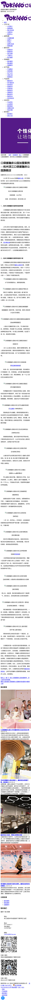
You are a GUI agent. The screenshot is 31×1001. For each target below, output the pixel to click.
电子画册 (10, 57)
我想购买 (10, 77)
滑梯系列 (10, 92)
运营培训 (10, 49)
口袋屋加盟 (10, 38)
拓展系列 (10, 86)
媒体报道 (10, 106)
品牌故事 (10, 28)
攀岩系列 (10, 94)
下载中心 (10, 55)
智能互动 (10, 96)
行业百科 (10, 102)
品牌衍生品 (10, 44)
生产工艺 (10, 73)
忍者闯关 (10, 88)
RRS (23, 987)
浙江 (20, 155)
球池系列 (10, 84)
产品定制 (4, 991)
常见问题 (10, 110)
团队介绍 (10, 115)
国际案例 (10, 63)
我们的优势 (10, 30)
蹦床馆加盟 (21, 681)
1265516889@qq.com (10, 934)
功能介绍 (10, 75)
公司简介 (10, 26)
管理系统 (10, 51)
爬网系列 (10, 90)
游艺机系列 (10, 98)
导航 (3, 989)
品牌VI (9, 40)
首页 (5, 22)
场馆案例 (15, 155)
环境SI (9, 42)
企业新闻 (10, 104)
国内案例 (10, 61)
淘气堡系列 (10, 82)
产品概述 (10, 69)
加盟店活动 (10, 108)
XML (19, 987)
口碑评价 (10, 32)
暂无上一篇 (4, 677)
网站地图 (14, 987)
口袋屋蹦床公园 (13, 681)
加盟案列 (10, 65)
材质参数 (10, 71)
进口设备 (10, 53)
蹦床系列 (10, 80)
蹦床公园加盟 (5, 681)
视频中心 (10, 34)
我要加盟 (10, 45)
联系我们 (10, 113)
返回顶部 (4, 995)
